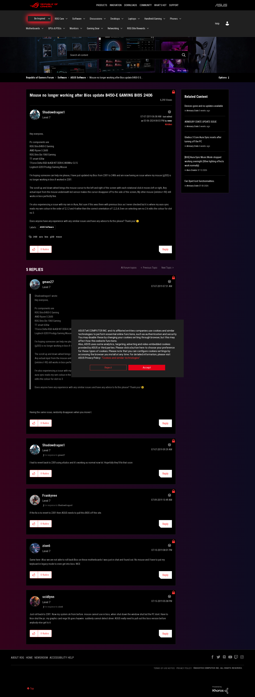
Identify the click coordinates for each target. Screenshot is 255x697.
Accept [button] (147, 367)
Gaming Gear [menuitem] (93, 28)
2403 (35, 237)
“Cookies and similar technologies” (121, 357)
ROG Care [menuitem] (59, 18)
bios (46, 237)
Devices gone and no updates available (204, 106)
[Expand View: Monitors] (81, 28)
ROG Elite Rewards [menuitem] (136, 28)
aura (41, 237)
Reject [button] (108, 367)
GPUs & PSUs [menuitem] (54, 28)
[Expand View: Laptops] (139, 18)
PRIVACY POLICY (184, 668)
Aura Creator (192, 170)
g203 (52, 237)
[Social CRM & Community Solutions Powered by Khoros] (220, 689)
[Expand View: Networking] (121, 28)
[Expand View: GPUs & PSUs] (64, 28)
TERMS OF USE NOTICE (164, 668)
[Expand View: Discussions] (105, 18)
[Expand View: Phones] (180, 18)
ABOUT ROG (17, 657)
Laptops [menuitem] (132, 18)
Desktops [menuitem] (115, 18)
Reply (165, 249)
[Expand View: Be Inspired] (49, 18)
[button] (34, 249)
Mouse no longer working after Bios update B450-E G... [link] (116, 77)
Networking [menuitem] (113, 28)
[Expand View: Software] (84, 18)
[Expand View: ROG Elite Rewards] (148, 28)
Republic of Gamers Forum (40, 77)
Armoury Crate (192, 110)
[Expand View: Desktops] (122, 18)
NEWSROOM (41, 657)
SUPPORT (173, 5)
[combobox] (127, 55)
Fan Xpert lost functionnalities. (200, 181)
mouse (59, 237)
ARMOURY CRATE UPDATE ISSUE (201, 121)
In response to (55, 455)
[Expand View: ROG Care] (66, 18)
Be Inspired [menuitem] (39, 18)
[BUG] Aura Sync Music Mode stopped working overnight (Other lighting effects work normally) (204, 161)
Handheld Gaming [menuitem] (153, 18)
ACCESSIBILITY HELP (62, 657)
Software (62, 77)
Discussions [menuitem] (96, 18)
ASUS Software (78, 77)
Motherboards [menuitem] (33, 28)
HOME (29, 657)
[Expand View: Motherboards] (42, 28)
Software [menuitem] (77, 18)
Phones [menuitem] (174, 18)
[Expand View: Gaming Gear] (102, 28)
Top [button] (32, 688)
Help (217, 23)
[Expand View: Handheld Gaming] (164, 18)
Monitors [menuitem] (74, 28)
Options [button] (223, 77)
